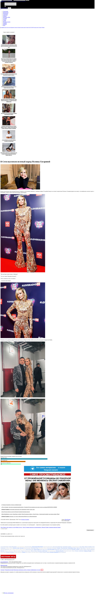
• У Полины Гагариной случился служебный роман (11, 504)
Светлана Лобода (35, 552)
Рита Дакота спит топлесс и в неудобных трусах (11, 527)
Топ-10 (4, 19)
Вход (4, 25)
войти (9, 7)
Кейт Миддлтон (43, 549)
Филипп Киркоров (54, 552)
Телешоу (5, 23)
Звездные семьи (6, 17)
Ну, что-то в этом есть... (6, 462)
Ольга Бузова (87, 550)
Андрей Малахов (75, 546)
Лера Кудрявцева (90, 549)
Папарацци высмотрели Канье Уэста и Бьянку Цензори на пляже (8, 87)
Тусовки (5, 18)
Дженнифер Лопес (72, 547)
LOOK (4, 20)
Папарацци (5, 13)
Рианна (23, 552)
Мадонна (3, 550)
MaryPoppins (67, 519)
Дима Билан (83, 547)
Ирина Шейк (37, 549)
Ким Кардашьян (51, 549)
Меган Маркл (34, 550)
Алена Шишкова (20, 546)
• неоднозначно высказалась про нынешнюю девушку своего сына (18, 509)
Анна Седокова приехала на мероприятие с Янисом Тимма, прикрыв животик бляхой (41, 527)
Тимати (48, 552)
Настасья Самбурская (42, 550)
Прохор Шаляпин (18, 552)
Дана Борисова (64, 547)
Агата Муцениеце (5, 546)
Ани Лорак (81, 546)
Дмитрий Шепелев (5, 549)
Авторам (2, 569)
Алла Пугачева (28, 546)
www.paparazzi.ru (4, 561)
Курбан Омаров (83, 549)
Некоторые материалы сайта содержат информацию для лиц (28, 569)
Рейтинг (5, 24)
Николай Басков (67, 550)
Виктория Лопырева (51, 547)
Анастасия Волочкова (37, 546)
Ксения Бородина (67, 549)
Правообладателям (9, 569)
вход (2, 1)
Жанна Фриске (16, 549)
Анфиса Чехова (9, 547)
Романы (5, 16)
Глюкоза (58, 547)
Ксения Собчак (75, 549)
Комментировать (90, 530)
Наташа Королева (60, 550)
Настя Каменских (51, 550)
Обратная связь (4, 565)
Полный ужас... (4, 457)
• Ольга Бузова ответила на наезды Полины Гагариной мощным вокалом (15, 511)
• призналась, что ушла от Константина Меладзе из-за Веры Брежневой (19, 516)
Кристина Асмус (58, 549)
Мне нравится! (4, 460)
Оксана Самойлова (79, 550)
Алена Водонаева (13, 546)
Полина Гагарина (25, 519)
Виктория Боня (34, 548)
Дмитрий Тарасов (90, 548)
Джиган (78, 547)
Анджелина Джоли (67, 546)
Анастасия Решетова (57, 546)
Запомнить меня (9, 6)
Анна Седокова (88, 546)
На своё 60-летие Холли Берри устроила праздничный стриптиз (9, 114)
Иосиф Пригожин (30, 549)
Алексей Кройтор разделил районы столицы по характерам (9, 141)
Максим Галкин (17, 550)
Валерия (22, 547)
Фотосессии (5, 12)
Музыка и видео (6, 21)
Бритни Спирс (16, 547)
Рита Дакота (28, 552)
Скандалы (5, 14)
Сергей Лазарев (42, 552)
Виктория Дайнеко (43, 547)
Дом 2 (10, 549)
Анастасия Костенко (47, 546)
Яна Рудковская (62, 552)
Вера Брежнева (27, 547)
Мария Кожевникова (25, 550)
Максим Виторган (9, 550)
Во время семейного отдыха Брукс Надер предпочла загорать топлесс (9, 74)
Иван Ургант (22, 549)
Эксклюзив (5, 11)
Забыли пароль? (4, 7)
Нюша (73, 550)
